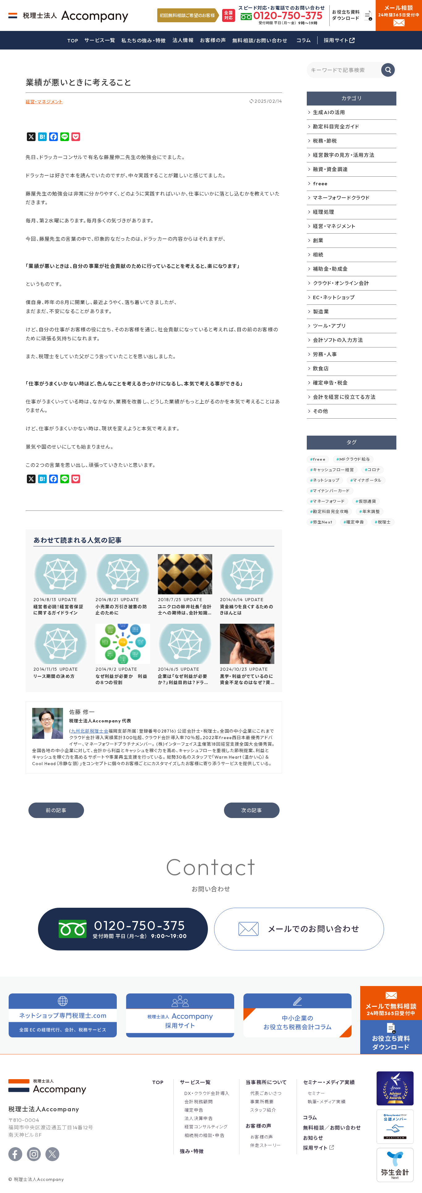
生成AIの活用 (329, 112)
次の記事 (251, 810)
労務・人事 (325, 354)
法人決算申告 (198, 1118)
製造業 (321, 311)
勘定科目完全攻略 (330, 511)
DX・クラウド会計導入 (207, 1093)
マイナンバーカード (331, 490)
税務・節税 (325, 141)
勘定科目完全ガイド (336, 126)
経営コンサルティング (206, 1127)
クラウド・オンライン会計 (341, 283)
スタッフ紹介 (263, 1110)
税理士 (384, 521)
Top (158, 1082)
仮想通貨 (367, 501)
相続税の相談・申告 (204, 1135)
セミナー (316, 1093)
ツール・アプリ (329, 326)
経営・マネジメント (44, 102)
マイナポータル (367, 480)
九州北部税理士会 (89, 731)
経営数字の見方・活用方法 (343, 155)
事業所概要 (262, 1102)
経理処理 (323, 212)
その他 (320, 411)
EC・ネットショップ (334, 297)
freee (320, 183)
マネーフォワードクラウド (341, 198)
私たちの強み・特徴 (143, 40)
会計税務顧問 (198, 1102)
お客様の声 (213, 40)
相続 (318, 255)
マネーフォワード (329, 501)
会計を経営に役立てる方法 (344, 397)
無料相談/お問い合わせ (259, 40)
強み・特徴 (192, 1151)
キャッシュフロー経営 (333, 469)
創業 (318, 240)
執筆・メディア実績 (327, 1102)
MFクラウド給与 (355, 459)
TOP (72, 40)
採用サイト (315, 1148)
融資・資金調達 (330, 169)
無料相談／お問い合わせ (332, 1128)
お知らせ (313, 1138)
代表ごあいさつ (266, 1093)
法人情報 (183, 40)
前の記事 (56, 810)
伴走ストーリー (265, 1145)
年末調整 (371, 511)
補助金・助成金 (330, 269)
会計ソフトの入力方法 (338, 340)
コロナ (374, 469)
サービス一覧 (99, 40)
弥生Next (322, 521)
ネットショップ (326, 480)
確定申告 (355, 521)
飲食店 (321, 368)
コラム (304, 40)
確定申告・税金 (330, 383)
